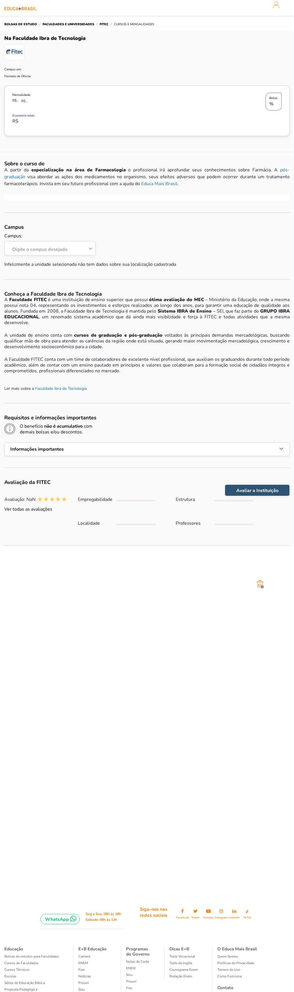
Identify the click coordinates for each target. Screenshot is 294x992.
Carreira (84, 956)
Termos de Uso (228, 969)
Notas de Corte (137, 961)
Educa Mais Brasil (159, 184)
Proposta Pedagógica (20, 989)
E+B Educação (92, 949)
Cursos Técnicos (17, 969)
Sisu (81, 989)
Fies (81, 969)
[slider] (52, 499)
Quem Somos (227, 956)
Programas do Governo (138, 951)
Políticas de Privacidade (235, 963)
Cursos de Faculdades (21, 963)
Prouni (83, 983)
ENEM (83, 963)
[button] (147, 449)
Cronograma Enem (183, 969)
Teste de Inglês (180, 963)
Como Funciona (229, 976)
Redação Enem (180, 976)
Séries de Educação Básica (24, 983)
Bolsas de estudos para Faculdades (31, 956)
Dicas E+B (179, 949)
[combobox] (47, 248)
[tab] (147, 449)
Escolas (10, 976)
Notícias (84, 976)
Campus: (35, 243)
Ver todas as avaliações (28, 509)
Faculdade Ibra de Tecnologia (61, 388)
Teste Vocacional (182, 956)
